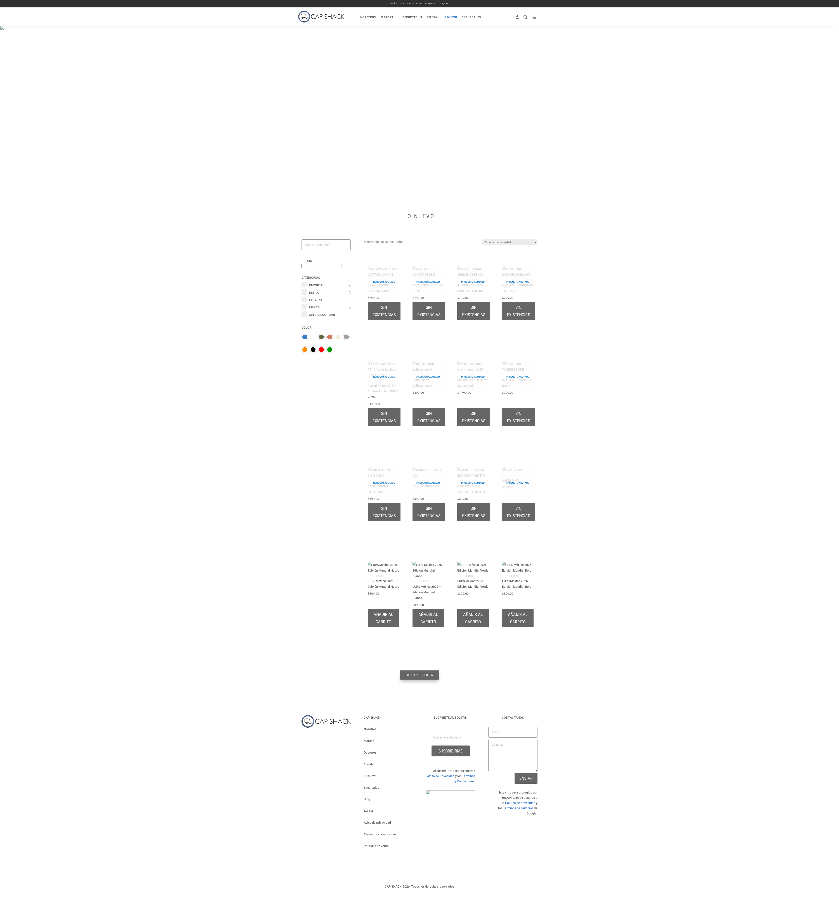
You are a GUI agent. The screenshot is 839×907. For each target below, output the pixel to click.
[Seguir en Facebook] (321, 737)
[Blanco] (313, 337)
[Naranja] (305, 349)
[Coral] (329, 337)
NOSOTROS (368, 17)
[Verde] (329, 349)
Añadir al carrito (383, 618)
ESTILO (314, 292)
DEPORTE (316, 285)
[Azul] (305, 337)
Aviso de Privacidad (440, 776)
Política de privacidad (520, 803)
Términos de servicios (518, 808)
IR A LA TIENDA (419, 675)
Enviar (526, 778)
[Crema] (338, 337)
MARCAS (387, 17)
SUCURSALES (471, 17)
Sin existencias (384, 311)
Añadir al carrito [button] (473, 618)
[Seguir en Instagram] (330, 737)
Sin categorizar (322, 314)
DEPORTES (410, 17)
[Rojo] (321, 349)
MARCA (314, 307)
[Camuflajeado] (321, 337)
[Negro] (313, 349)
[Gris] (346, 337)
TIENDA (432, 17)
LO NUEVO (450, 17)
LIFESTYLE (316, 300)
